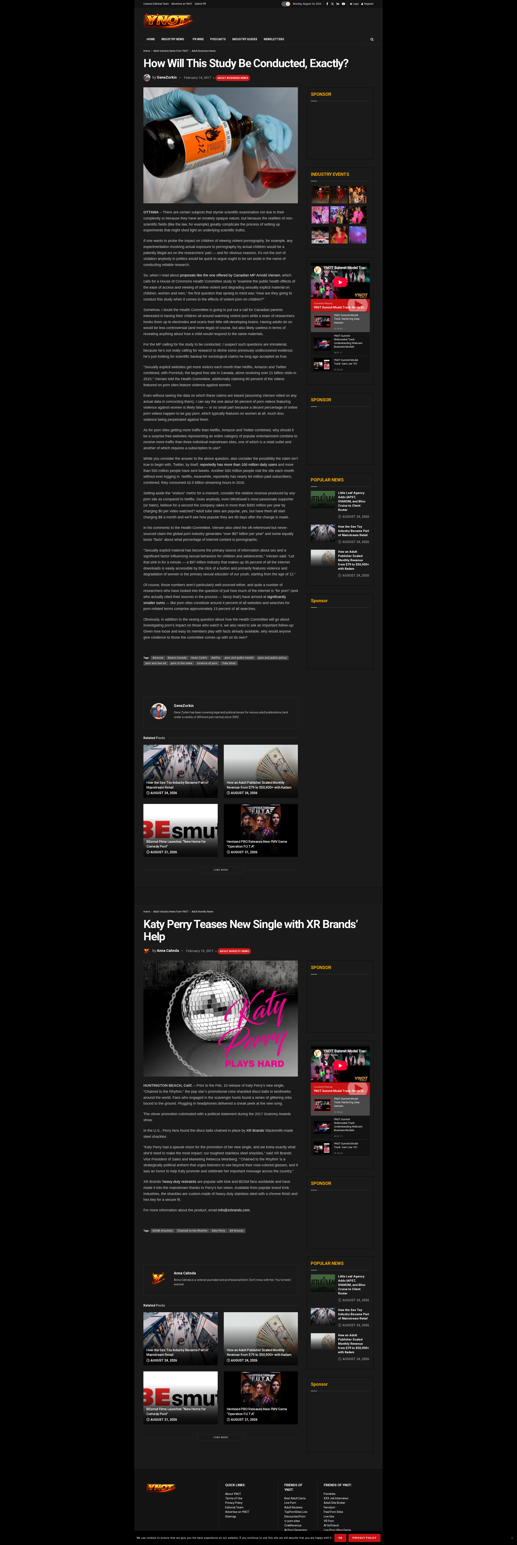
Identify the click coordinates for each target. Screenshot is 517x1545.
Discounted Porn (294, 1516)
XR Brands (255, 1130)
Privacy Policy (234, 1502)
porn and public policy (272, 657)
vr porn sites (292, 1521)
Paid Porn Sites (333, 1511)
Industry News (172, 39)
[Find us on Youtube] (343, 4)
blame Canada (177, 657)
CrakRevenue (293, 1525)
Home (151, 39)
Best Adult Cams (295, 1498)
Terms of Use (233, 1498)
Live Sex (329, 1516)
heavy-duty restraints (179, 1182)
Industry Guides (244, 39)
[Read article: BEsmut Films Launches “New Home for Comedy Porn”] (180, 830)
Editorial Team (234, 1507)
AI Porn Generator (295, 1530)
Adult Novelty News (202, 911)
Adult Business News (204, 51)
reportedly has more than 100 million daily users (238, 465)
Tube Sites (229, 663)
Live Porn (290, 1502)
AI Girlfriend (331, 1525)
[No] (512, 1538)
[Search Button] (372, 39)
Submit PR (200, 3)
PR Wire (198, 39)
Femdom (329, 1507)
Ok (340, 1537)
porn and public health (239, 657)
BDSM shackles (163, 1230)
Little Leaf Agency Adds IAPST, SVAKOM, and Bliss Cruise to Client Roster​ (351, 501)
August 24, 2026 (163, 793)
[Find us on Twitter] (332, 4)
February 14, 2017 (197, 78)
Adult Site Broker (334, 1502)
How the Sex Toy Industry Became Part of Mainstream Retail (353, 531)
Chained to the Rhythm (192, 1230)
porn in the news (181, 663)
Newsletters (274, 39)
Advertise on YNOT (181, 3)
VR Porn (329, 1521)
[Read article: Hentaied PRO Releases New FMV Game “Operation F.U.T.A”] (261, 830)
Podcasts (218, 39)
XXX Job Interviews (336, 1498)
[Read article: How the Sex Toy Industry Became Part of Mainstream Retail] (180, 771)
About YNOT (233, 1493)
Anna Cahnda (168, 951)
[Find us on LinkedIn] (338, 4)
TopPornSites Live (295, 1511)
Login (355, 3)
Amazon (158, 657)
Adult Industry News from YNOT (170, 51)
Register (369, 3)
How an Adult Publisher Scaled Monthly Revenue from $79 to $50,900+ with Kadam (353, 560)
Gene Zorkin (199, 657)
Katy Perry (218, 1230)
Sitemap (230, 1516)
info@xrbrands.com (234, 1210)
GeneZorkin (167, 77)
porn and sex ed (155, 663)
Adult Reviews (293, 1507)
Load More (220, 870)
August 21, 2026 (163, 852)
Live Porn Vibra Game (337, 1530)
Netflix (216, 657)
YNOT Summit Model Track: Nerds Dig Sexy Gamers (349, 307)
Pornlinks (329, 1493)
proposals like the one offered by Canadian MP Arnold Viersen (230, 275)
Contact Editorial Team (156, 3)
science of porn (207, 663)
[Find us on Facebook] (327, 4)
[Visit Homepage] (168, 21)
